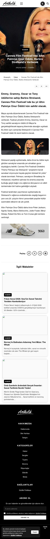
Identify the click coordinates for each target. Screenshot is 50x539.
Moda (25, 477)
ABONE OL (25, 517)
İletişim (25, 437)
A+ (46, 86)
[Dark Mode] (43, 4)
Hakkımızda (25, 429)
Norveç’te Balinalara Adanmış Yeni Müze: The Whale (25, 343)
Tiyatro (25, 459)
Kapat (35, 532)
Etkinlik (25, 472)
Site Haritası (25, 433)
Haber (16, 77)
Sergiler (25, 455)
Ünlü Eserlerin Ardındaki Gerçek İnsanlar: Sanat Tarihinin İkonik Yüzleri (23, 386)
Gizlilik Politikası (25, 490)
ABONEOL (45, 527)
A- (36, 86)
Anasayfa (7, 77)
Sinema (25, 464)
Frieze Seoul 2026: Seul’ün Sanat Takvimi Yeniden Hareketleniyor (23, 300)
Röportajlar (25, 468)
